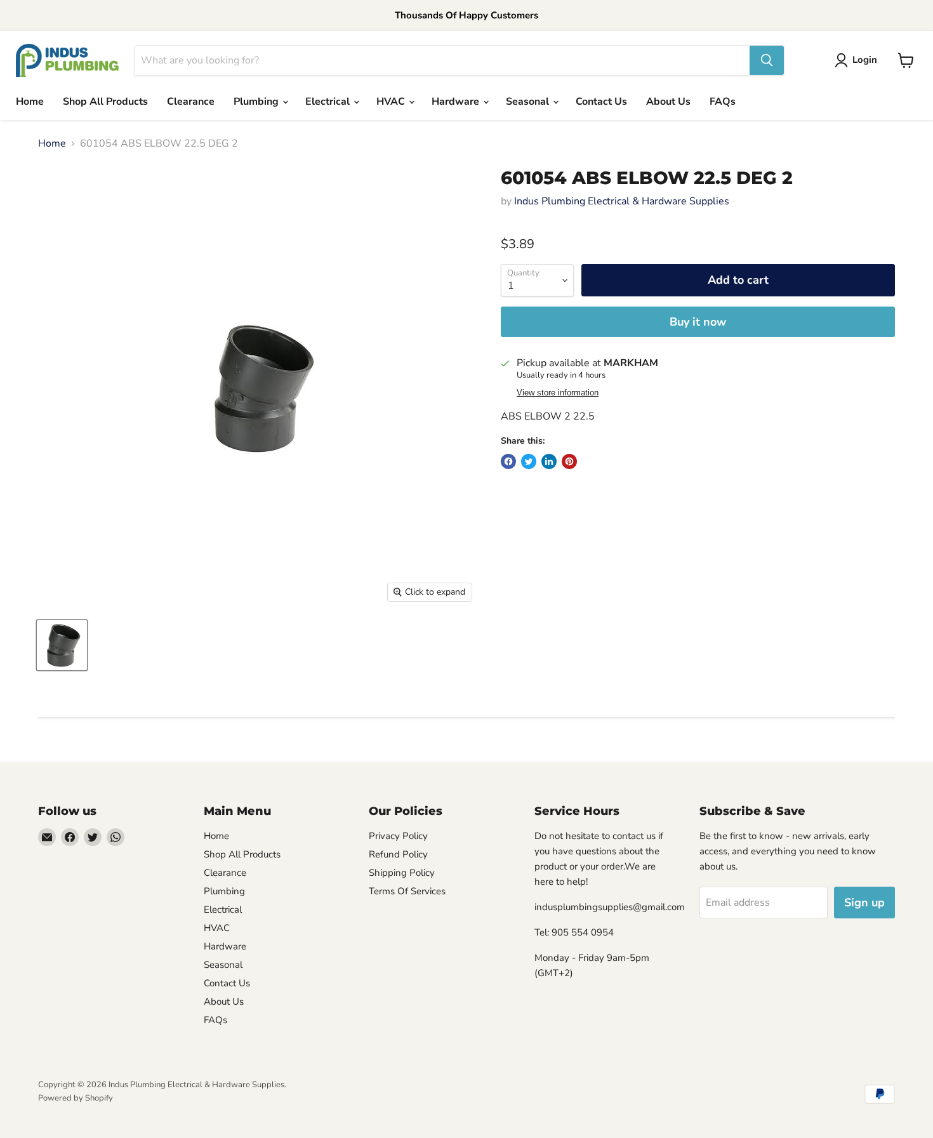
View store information (558, 392)
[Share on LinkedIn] (549, 461)
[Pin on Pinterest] (569, 461)
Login (864, 59)
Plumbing (257, 102)
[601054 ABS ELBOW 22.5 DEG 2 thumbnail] (62, 645)
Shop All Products (105, 102)
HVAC (391, 102)
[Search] (767, 60)
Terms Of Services (407, 891)
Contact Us (601, 102)
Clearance (191, 102)
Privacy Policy (398, 836)
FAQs (723, 102)
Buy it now (698, 321)
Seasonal (529, 102)
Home (30, 102)
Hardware (457, 102)
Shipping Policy (402, 872)
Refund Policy (398, 854)
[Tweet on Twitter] (528, 461)
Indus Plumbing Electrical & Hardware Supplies (621, 201)
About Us (668, 102)
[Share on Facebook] (508, 461)
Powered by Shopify (75, 1098)
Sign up (864, 902)
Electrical (328, 102)
